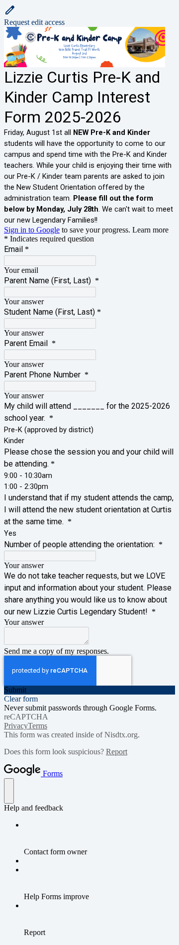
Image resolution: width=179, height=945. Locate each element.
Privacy (16, 725)
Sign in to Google (32, 230)
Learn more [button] (150, 230)
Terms (37, 725)
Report (116, 751)
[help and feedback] (9, 791)
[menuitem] (99, 838)
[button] (89, 15)
